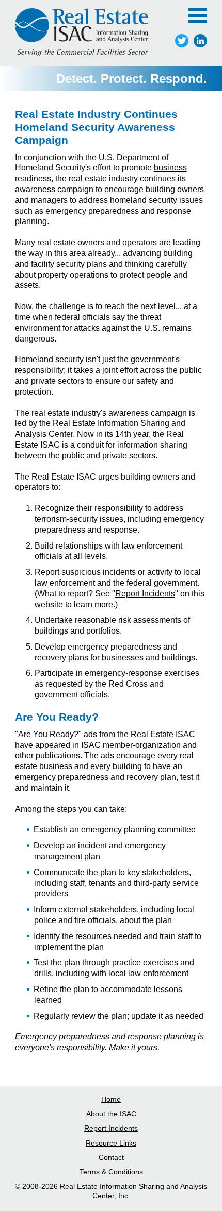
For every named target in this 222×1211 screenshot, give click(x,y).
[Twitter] (181, 40)
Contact (111, 1157)
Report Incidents (145, 593)
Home (111, 1099)
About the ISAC (111, 1114)
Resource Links (111, 1143)
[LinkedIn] (200, 40)
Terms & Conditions (111, 1172)
